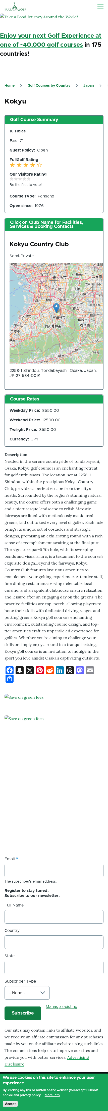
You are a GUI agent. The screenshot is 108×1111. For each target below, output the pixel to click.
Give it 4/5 (24, 179)
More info (52, 1095)
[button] (56, 308)
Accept (10, 1104)
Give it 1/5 (12, 179)
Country (12, 931)
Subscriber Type (20, 981)
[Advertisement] (42, 814)
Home (10, 85)
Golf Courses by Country (49, 85)
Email (10, 859)
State (10, 956)
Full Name (14, 905)
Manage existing (61, 1007)
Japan (88, 85)
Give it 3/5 (20, 179)
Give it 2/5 (16, 179)
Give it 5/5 (29, 179)
